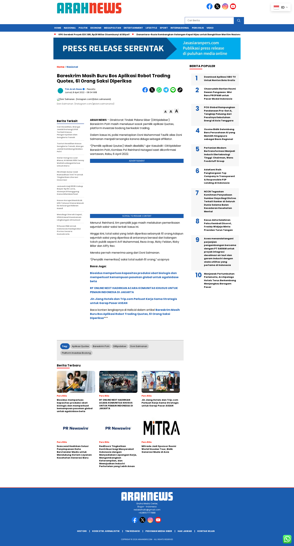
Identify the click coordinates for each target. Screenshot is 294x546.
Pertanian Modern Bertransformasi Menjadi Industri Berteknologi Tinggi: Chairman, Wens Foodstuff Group (219, 154)
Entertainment (133, 27)
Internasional (179, 27)
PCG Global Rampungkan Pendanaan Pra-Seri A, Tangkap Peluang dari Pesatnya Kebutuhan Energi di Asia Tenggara (219, 114)
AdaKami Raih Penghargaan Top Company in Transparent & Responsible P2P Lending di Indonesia (219, 176)
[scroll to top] (282, 540)
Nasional (70, 27)
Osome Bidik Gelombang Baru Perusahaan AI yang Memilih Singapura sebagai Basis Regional (219, 134)
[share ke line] (173, 92)
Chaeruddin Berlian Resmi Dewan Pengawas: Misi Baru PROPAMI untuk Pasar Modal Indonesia (220, 93)
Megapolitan (112, 27)
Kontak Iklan (206, 531)
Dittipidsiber (119, 346)
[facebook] (210, 8)
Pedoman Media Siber (158, 531)
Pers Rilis (198, 27)
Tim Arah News (73, 89)
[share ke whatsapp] (159, 92)
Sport (164, 27)
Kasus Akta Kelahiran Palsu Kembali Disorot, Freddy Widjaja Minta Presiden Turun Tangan (218, 225)
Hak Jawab (185, 531)
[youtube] (233, 8)
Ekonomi (95, 27)
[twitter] (218, 8)
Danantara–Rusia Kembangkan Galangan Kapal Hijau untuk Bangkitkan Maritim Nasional (179, 34)
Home (57, 27)
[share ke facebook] (145, 92)
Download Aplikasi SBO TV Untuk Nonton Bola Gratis (220, 78)
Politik (83, 27)
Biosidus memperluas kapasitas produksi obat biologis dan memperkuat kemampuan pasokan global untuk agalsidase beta (134, 277)
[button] (165, 112)
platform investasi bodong (76, 353)
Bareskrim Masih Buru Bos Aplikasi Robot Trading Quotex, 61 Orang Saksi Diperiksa (135, 314)
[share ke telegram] (166, 92)
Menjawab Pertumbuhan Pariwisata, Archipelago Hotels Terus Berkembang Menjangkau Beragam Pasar (220, 280)
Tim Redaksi (132, 531)
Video (210, 27)
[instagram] (225, 8)
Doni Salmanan (138, 346)
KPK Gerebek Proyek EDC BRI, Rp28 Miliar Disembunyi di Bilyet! (84, 34)
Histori (82, 531)
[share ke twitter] (152, 92)
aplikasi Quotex (80, 346)
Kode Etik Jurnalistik (106, 531)
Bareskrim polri (101, 346)
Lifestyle (151, 27)
